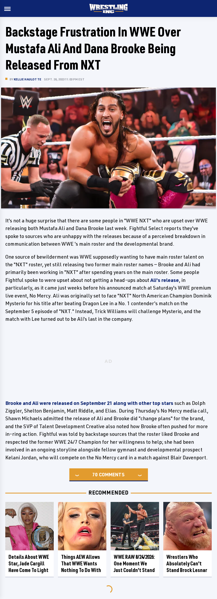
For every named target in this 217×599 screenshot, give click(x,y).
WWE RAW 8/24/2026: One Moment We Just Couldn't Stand (134, 563)
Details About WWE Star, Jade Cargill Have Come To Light (28, 563)
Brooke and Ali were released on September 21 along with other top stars (89, 403)
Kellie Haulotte (27, 79)
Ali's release (164, 280)
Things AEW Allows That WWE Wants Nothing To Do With (81, 563)
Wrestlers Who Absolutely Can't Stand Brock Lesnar (186, 563)
